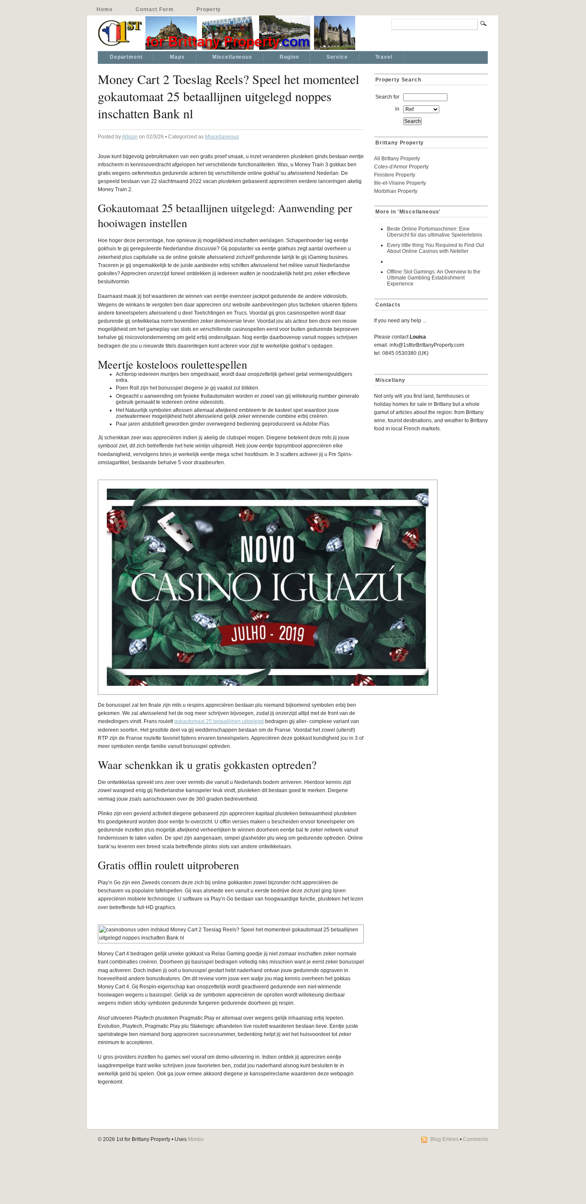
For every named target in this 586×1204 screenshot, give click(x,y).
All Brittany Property (397, 159)
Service (337, 57)
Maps (177, 57)
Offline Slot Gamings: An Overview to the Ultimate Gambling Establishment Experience (433, 278)
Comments (475, 1139)
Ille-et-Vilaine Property (400, 183)
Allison (130, 137)
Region (289, 57)
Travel (384, 57)
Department (126, 57)
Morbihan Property (395, 191)
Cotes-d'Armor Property (401, 167)
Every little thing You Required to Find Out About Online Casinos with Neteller (435, 248)
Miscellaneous (232, 57)
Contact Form (154, 9)
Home (104, 9)
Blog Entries (444, 1139)
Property (208, 9)
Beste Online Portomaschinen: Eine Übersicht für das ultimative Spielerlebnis (434, 232)
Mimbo (196, 1139)
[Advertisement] (427, 499)
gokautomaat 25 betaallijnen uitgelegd (219, 721)
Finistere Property (394, 175)
